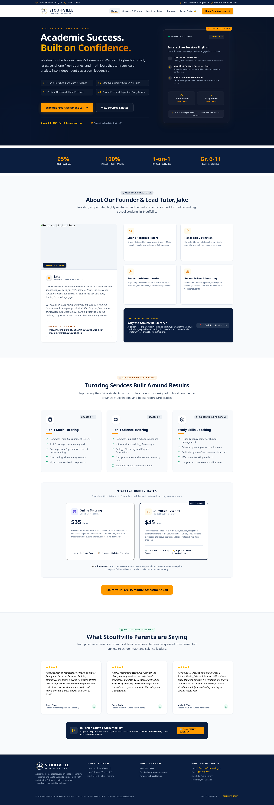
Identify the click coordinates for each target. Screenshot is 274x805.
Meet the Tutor (154, 11)
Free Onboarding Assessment (153, 772)
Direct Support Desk (209, 796)
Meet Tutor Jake (147, 768)
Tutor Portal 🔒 (188, 11)
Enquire (171, 11)
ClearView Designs (126, 796)
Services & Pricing (132, 11)
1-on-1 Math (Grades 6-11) (99, 768)
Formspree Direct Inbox (151, 776)
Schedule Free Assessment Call (65, 107)
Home (114, 11)
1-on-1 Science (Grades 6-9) (100, 772)
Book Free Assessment (217, 11)
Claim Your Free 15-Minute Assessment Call (137, 590)
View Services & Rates (114, 107)
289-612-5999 (73, 2)
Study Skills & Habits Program (101, 776)
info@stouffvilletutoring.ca (50, 2)
